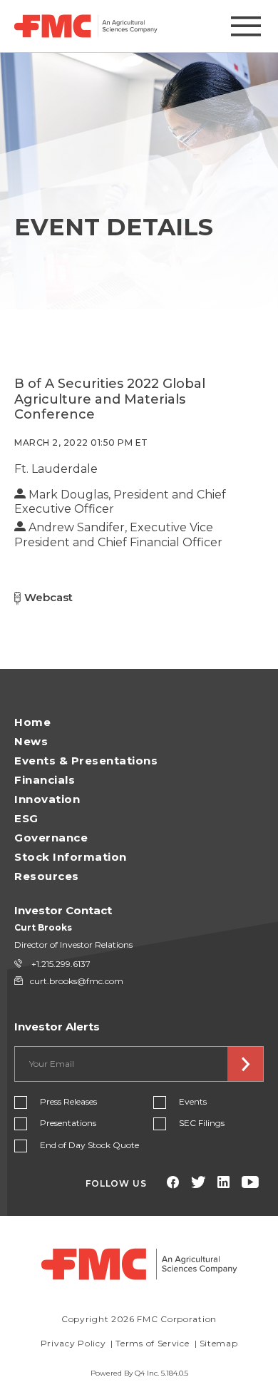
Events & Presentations (86, 760)
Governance (51, 837)
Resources (46, 876)
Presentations (68, 1122)
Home (32, 722)
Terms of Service (152, 1343)
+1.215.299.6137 (60, 963)
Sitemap (219, 1343)
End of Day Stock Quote (89, 1145)
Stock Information (70, 857)
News (31, 741)
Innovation (47, 799)
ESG (26, 818)
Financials (44, 780)
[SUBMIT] (245, 1064)
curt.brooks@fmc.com (76, 981)
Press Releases (68, 1101)
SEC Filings (202, 1122)
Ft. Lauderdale (56, 469)
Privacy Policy (73, 1343)
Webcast (48, 597)
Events (193, 1101)
